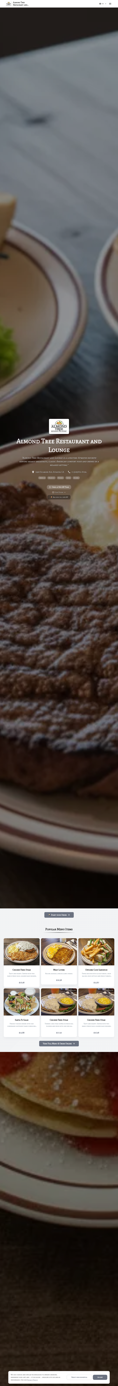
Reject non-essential (79, 1377)
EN (103, 4)
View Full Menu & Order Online (57, 1043)
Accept (100, 1377)
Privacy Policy (32, 1380)
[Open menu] (110, 3)
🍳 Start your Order (57, 915)
